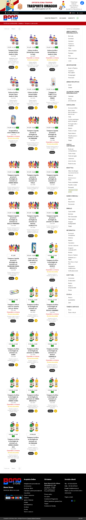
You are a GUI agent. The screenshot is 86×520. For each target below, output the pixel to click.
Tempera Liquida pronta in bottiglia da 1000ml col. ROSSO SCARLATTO (33, 221)
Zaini (69, 302)
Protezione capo (72, 58)
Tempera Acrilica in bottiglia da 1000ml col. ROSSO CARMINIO (52, 307)
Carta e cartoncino (70, 145)
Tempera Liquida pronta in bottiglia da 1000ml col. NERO (52, 219)
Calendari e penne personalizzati (72, 92)
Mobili (69, 85)
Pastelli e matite (72, 185)
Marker (70, 283)
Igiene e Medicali (72, 196)
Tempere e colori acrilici (31, 23)
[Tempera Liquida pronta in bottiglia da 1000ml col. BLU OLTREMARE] (33, 120)
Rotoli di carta (72, 163)
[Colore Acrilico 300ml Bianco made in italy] (53, 39)
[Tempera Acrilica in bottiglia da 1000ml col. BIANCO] (53, 247)
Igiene (69, 199)
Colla (69, 117)
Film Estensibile (72, 216)
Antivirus (70, 238)
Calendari (70, 96)
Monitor (70, 252)
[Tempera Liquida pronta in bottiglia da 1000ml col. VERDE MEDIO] (14, 164)
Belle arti (70, 175)
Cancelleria (70, 105)
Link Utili (80, 518)
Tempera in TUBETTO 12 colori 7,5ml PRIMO (52, 95)
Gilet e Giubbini (72, 50)
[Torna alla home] (11, 17)
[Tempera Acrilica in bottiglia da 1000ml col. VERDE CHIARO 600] (14, 426)
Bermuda (70, 36)
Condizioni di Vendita (50, 506)
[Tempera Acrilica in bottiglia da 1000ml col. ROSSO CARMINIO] (53, 292)
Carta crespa (71, 153)
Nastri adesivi (72, 219)
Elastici (70, 128)
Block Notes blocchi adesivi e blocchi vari (72, 112)
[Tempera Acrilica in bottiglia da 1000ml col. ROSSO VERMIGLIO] (53, 336)
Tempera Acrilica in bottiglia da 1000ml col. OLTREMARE (33, 440)
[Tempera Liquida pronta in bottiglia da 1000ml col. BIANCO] (53, 164)
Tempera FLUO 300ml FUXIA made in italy (13, 52)
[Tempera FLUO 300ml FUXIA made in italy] (14, 39)
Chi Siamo (62, 18)
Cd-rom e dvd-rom (73, 245)
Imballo (69, 208)
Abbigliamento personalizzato (72, 32)
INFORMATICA (70, 230)
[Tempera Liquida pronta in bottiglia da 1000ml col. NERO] (53, 205)
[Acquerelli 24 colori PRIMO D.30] (14, 120)
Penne (70, 290)
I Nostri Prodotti (51, 18)
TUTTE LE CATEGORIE (10, 23)
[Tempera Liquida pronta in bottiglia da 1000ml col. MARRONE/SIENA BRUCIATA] (14, 247)
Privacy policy (48, 494)
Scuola (69, 294)
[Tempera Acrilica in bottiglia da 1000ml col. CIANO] (14, 336)
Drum (69, 310)
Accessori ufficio (72, 108)
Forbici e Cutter (72, 130)
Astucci (70, 297)
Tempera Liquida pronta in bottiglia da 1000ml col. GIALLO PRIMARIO (13, 220)
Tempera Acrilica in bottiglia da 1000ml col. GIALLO (33, 307)
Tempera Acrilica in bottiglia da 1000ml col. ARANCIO (52, 398)
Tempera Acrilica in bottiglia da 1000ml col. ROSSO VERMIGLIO (52, 353)
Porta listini (71, 77)
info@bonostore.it (74, 488)
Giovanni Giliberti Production (33, 518)
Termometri (71, 204)
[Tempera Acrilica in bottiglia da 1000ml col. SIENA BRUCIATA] (33, 382)
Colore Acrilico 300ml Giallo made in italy (33, 94)
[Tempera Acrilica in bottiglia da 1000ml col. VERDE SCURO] (14, 382)
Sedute (70, 87)
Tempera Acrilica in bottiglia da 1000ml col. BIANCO (52, 263)
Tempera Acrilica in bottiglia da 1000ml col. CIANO (13, 352)
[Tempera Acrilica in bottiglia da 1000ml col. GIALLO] (33, 292)
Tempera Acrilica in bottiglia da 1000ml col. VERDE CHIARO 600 (13, 443)
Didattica (21, 23)
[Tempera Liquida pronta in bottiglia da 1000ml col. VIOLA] (33, 164)
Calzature (70, 41)
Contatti (71, 18)
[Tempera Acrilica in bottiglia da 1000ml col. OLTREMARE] (33, 426)
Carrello (81, 13)
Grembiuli (70, 38)
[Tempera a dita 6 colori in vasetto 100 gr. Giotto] (14, 292)
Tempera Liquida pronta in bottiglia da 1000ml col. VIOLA (33, 179)
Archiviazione (71, 65)
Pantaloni (70, 53)
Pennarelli (71, 187)
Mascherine (71, 201)
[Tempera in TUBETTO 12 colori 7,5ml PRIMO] (53, 81)
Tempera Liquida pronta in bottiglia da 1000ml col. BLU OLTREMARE (33, 134)
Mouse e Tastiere (73, 255)
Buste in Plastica (72, 68)
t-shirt (69, 61)
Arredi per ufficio (72, 82)
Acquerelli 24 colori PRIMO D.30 (13, 131)
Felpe (69, 48)
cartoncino (71, 158)
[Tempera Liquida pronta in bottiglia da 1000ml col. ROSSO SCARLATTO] (33, 205)
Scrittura (70, 275)
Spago (70, 140)
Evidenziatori (71, 280)
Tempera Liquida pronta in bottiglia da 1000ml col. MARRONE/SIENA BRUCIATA (13, 263)
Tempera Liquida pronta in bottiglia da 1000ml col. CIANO (52, 134)
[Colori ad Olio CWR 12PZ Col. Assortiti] (33, 247)
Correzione (71, 278)
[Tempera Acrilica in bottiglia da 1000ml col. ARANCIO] (53, 382)
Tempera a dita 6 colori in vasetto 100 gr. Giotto (13, 306)
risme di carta (72, 161)
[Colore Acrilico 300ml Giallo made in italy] (33, 81)
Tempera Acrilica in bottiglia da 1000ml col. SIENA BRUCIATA (33, 398)
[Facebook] (72, 501)
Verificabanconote (73, 271)
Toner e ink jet (72, 312)
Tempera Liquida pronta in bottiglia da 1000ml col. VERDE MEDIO (13, 179)
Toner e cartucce (72, 306)
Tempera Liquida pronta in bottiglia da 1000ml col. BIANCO (52, 179)
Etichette (70, 214)
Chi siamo (47, 496)
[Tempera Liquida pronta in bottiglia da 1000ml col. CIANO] (53, 120)
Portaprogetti (71, 75)
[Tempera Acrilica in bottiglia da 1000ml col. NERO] (33, 336)
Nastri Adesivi (72, 133)
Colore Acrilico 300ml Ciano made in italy (13, 94)
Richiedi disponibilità (32, 60)
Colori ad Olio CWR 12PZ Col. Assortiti (33, 260)
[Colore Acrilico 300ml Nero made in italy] (33, 39)
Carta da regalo (72, 156)
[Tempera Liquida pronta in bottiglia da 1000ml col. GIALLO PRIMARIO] (14, 205)
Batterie (70, 240)
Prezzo (13, 28)
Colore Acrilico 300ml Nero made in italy (33, 52)
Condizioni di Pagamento (51, 499)
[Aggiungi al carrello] (16, 67)
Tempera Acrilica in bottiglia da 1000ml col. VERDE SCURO (13, 398)
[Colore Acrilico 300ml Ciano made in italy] (14, 81)
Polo (69, 56)
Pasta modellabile (73, 182)
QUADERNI (71, 300)
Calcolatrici (71, 243)
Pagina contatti (69, 497)
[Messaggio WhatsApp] (78, 18)
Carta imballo (71, 211)
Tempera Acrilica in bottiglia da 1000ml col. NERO (33, 351)
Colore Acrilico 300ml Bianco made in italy (52, 52)
